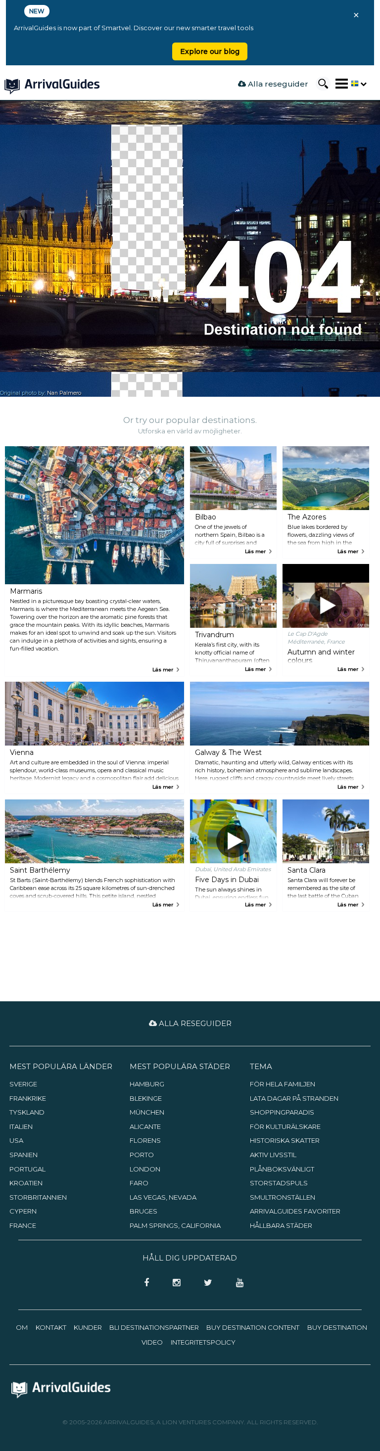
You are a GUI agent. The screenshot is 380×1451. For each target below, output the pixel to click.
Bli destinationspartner (154, 1327)
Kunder (88, 1327)
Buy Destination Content (252, 1327)
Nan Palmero (64, 393)
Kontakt (51, 1327)
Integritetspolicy (203, 1342)
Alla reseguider (277, 84)
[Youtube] (236, 1283)
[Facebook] (143, 1283)
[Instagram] (173, 1283)
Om (22, 1327)
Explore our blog (209, 51)
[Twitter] (205, 1283)
